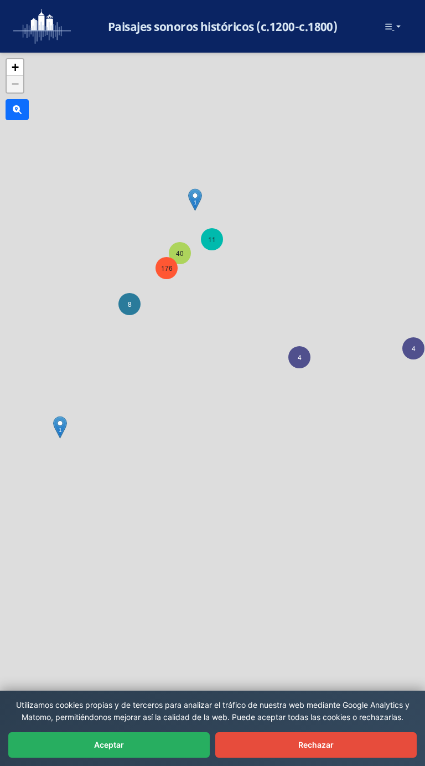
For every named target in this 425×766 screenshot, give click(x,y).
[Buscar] (17, 109)
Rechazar (316, 744)
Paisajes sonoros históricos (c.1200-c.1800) (223, 26)
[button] (413, 348)
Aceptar (109, 744)
